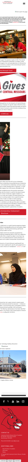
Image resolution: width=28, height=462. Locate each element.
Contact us (19, 246)
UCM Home (3, 460)
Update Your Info (10, 461)
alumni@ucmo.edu (15, 441)
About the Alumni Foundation (9, 448)
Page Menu (7, 394)
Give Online (17, 460)
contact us (15, 22)
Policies (4, 452)
